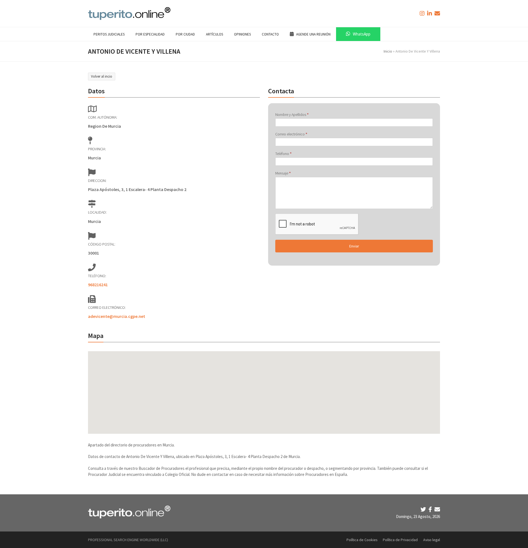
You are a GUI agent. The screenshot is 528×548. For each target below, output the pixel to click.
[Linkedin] (430, 13)
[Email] (437, 509)
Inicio (388, 51)
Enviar (354, 246)
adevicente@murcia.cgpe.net (116, 316)
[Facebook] (430, 509)
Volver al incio (101, 76)
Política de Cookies (361, 539)
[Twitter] (423, 509)
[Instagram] (423, 13)
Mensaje (283, 173)
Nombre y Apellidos (292, 114)
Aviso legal (431, 539)
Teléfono (283, 153)
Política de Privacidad (400, 539)
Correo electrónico (291, 134)
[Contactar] (437, 13)
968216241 (98, 284)
